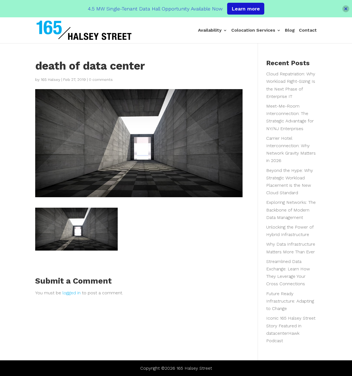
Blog (290, 30)
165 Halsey (50, 79)
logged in (71, 292)
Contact (308, 30)
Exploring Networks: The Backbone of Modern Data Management (291, 210)
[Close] (345, 8)
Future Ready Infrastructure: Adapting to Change (290, 301)
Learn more (246, 9)
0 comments (101, 79)
